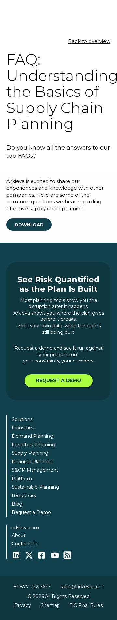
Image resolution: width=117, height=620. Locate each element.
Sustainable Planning (35, 487)
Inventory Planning (33, 445)
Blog (17, 504)
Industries (23, 428)
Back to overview (89, 41)
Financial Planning (32, 462)
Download (29, 224)
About (19, 535)
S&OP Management (35, 470)
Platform (22, 478)
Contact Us (24, 544)
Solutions (22, 419)
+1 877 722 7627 (32, 587)
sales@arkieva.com (82, 587)
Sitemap (50, 605)
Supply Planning (30, 453)
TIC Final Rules (86, 605)
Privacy (22, 605)
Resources (24, 495)
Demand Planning (32, 436)
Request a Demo (58, 380)
